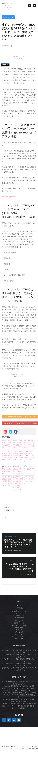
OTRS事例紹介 (19, 627)
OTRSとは (19, 608)
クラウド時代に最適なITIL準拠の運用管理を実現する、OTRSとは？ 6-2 (7, 455)
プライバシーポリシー (19, 636)
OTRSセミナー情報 (19, 625)
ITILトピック (19, 621)
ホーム (19, 606)
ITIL (12, 74)
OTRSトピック (8, 17)
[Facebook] (4, 720)
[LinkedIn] (14, 720)
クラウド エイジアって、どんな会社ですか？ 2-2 (29, 480)
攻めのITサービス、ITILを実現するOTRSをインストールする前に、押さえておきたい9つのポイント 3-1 (18, 483)
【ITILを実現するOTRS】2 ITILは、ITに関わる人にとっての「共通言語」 (29, 456)
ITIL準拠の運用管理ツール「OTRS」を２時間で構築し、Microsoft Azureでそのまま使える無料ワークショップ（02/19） (19, 706)
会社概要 (19, 630)
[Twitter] (9, 720)
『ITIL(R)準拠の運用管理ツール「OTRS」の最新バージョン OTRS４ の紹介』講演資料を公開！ (19, 695)
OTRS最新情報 (19, 617)
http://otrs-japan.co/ (9, 197)
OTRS (16, 58)
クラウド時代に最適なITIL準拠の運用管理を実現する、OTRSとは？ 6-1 (18, 455)
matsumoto (9, 510)
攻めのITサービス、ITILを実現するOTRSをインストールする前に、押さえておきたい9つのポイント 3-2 (19, 32)
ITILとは (19, 613)
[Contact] (19, 720)
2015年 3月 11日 (7, 46)
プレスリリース (19, 638)
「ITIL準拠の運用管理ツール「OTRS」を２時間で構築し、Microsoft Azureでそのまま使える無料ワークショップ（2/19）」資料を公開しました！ (19, 688)
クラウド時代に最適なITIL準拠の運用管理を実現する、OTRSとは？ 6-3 (7, 481)
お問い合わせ (19, 632)
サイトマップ (19, 634)
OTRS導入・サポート (19, 611)
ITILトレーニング (19, 615)
